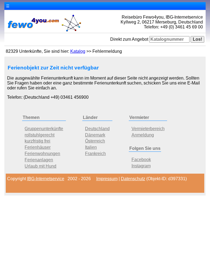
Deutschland (97, 128)
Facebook (141, 159)
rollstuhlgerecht (39, 135)
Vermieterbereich (148, 128)
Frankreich (95, 153)
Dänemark (95, 135)
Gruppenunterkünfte (44, 128)
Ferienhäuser (38, 147)
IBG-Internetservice (45, 178)
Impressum (107, 178)
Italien (91, 147)
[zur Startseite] (44, 31)
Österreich (95, 141)
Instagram (141, 166)
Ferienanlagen (39, 160)
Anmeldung (143, 135)
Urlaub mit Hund (40, 166)
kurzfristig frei (37, 141)
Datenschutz (133, 178)
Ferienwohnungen (42, 153)
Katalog (77, 51)
